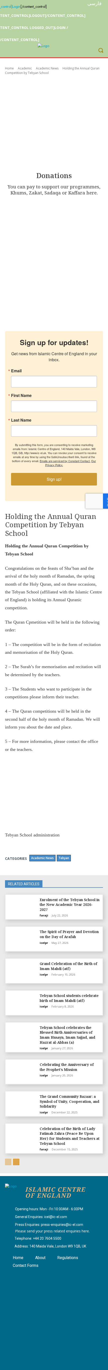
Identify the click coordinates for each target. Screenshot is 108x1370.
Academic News (47, 68)
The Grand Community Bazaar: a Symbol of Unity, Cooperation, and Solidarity (69, 1101)
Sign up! (54, 479)
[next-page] (16, 1162)
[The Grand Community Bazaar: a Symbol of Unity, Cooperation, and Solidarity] (22, 1103)
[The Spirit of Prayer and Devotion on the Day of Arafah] (22, 939)
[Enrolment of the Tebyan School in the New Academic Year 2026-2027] (22, 907)
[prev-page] (8, 1162)
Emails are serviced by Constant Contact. (65, 461)
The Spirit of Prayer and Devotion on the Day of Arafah (69, 934)
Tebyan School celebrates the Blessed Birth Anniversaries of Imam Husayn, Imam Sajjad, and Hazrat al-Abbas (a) (67, 1035)
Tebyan (64, 858)
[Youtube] (39, 1276)
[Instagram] (26, 1276)
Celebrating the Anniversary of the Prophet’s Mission (67, 1067)
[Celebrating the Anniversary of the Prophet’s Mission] (22, 1071)
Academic (25, 68)
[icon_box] (44, 1209)
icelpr (44, 943)
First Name (21, 395)
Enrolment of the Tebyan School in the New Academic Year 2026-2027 (69, 904)
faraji (44, 915)
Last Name (21, 420)
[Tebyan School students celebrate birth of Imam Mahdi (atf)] (22, 1003)
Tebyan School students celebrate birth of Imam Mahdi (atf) (69, 998)
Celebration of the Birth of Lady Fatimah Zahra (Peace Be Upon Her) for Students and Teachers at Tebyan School (69, 1136)
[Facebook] (14, 1276)
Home (9, 68)
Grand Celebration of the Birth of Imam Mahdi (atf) (68, 966)
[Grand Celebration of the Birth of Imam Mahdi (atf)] (22, 971)
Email (16, 371)
